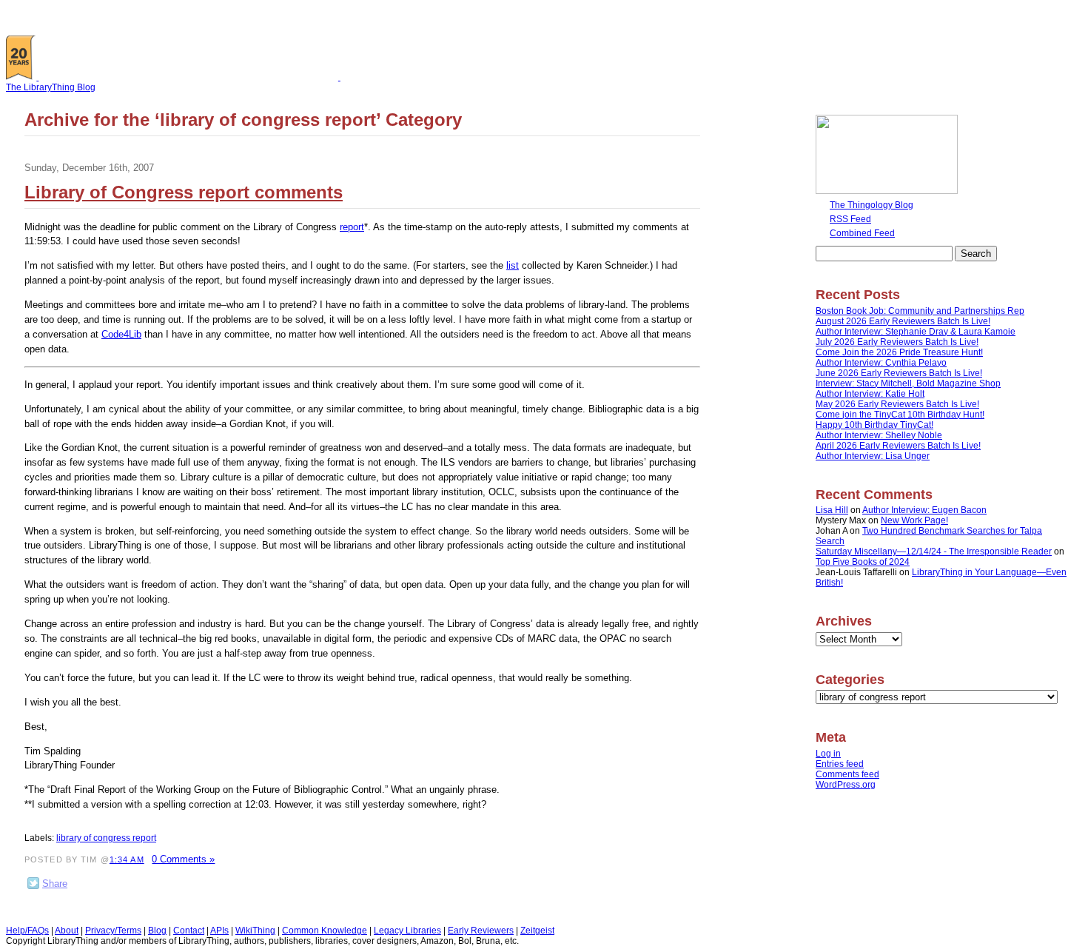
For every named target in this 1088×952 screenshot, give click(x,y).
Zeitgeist (537, 930)
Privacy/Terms (113, 930)
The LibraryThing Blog (50, 87)
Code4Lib (121, 334)
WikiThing (255, 930)
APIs (219, 930)
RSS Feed (850, 219)
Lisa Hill (832, 510)
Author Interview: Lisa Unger (873, 456)
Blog (157, 930)
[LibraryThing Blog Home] (191, 77)
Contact (188, 930)
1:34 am (127, 859)
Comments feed (847, 774)
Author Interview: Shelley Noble (879, 435)
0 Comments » (183, 859)
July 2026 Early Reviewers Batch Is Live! (897, 342)
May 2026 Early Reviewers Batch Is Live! (897, 404)
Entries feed (840, 764)
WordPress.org (846, 785)
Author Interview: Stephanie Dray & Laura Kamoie (915, 331)
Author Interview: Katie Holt (870, 394)
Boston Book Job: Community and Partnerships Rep (920, 311)
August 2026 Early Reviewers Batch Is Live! (903, 321)
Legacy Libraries (407, 930)
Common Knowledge (324, 930)
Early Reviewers (481, 930)
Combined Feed (862, 233)
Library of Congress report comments (183, 192)
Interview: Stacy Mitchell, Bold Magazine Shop (908, 383)
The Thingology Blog (871, 205)
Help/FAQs (27, 930)
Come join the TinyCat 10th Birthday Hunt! (900, 414)
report (352, 226)
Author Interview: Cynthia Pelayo (881, 363)
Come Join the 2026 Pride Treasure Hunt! (899, 352)
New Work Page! (914, 520)
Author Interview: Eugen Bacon (924, 510)
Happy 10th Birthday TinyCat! (874, 425)
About (66, 930)
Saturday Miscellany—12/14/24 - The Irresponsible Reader (934, 551)
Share (54, 883)
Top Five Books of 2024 (863, 562)
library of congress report (106, 838)
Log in (828, 753)
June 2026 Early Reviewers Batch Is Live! (899, 373)
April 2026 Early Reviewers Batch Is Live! (898, 445)
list (512, 265)
